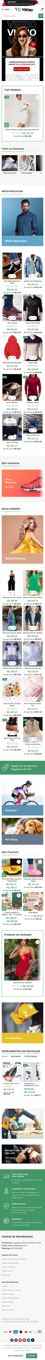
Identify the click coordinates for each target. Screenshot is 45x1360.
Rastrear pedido (8, 1302)
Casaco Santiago (12, 442)
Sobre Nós (5, 1306)
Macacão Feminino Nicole (12, 597)
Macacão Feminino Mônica (32, 597)
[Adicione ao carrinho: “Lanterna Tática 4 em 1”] (19, 1066)
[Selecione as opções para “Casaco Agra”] (31, 358)
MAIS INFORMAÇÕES (10, 1282)
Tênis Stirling (12, 323)
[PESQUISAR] (40, 15)
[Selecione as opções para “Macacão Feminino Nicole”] (10, 592)
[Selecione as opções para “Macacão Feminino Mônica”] (31, 592)
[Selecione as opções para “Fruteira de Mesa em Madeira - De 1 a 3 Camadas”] (4, 908)
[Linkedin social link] (28, 1340)
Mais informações (16, 1356)
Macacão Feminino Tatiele (12, 633)
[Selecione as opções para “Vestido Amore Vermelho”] (6, 978)
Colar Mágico (33, 912)
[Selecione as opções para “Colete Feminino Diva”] (31, 739)
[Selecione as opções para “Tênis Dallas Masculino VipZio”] (10, 276)
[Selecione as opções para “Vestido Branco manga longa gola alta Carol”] (6, 125)
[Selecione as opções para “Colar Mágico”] (25, 908)
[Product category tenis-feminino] (27, 165)
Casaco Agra (32, 363)
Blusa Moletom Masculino (12, 363)
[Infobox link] (22, 767)
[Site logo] (24, 9)
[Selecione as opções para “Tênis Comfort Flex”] (31, 430)
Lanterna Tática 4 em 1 (12, 1083)
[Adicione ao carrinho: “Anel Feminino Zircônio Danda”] (10, 699)
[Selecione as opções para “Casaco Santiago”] (10, 437)
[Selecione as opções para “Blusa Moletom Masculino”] (10, 358)
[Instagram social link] (16, 1340)
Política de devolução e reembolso (14, 1259)
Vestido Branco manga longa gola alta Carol (22, 129)
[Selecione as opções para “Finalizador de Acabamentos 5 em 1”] (39, 1066)
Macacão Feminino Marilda (32, 633)
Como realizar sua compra (11, 1290)
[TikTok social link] (32, 1340)
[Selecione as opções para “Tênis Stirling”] (10, 318)
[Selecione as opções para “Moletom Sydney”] (31, 398)
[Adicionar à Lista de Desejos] (38, 97)
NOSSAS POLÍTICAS (10, 1255)
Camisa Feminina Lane (33, 668)
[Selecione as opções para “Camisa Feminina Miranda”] (10, 663)
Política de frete (7, 1271)
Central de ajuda (8, 1294)
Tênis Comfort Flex (33, 435)
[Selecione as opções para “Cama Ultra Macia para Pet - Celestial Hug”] (4, 875)
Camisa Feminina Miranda (12, 668)
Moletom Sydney (33, 402)
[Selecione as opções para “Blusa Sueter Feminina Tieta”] (10, 733)
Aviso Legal (6, 1275)
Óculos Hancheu (12, 402)
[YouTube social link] (20, 1340)
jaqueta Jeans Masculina (33, 281)
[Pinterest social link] (24, 1340)
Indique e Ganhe (8, 1310)
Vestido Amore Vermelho (22, 982)
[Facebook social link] (12, 1340)
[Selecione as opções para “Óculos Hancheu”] (10, 398)
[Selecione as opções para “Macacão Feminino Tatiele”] (10, 628)
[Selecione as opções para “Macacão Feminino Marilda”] (31, 628)
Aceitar (31, 1356)
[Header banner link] (22, 3)
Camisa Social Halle (33, 323)
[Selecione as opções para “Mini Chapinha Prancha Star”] (31, 699)
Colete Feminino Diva (32, 744)
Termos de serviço (8, 1267)
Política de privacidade (10, 1263)
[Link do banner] (22, 222)
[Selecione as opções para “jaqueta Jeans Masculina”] (31, 276)
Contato (5, 1286)
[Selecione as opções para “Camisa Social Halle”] (31, 318)
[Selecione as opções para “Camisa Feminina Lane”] (31, 663)
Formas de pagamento (10, 1298)
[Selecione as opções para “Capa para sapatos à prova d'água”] (25, 875)
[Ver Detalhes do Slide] (22, 50)
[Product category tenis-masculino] (10, 165)
